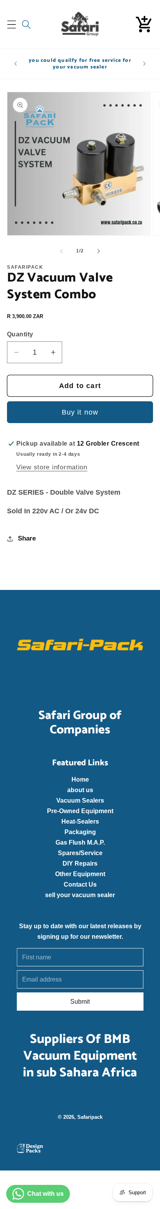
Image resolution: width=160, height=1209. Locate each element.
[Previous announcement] (15, 63)
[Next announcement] (144, 63)
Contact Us (79, 884)
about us (80, 789)
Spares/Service (79, 852)
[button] (12, 24)
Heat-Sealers (80, 821)
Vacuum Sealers (80, 800)
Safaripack (89, 1117)
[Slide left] (61, 251)
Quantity (20, 334)
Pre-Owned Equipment (80, 810)
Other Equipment (80, 873)
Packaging (80, 831)
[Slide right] (98, 251)
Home (80, 779)
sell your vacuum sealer (80, 894)
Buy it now (80, 412)
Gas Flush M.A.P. (79, 842)
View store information (51, 467)
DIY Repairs (80, 863)
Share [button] (27, 538)
